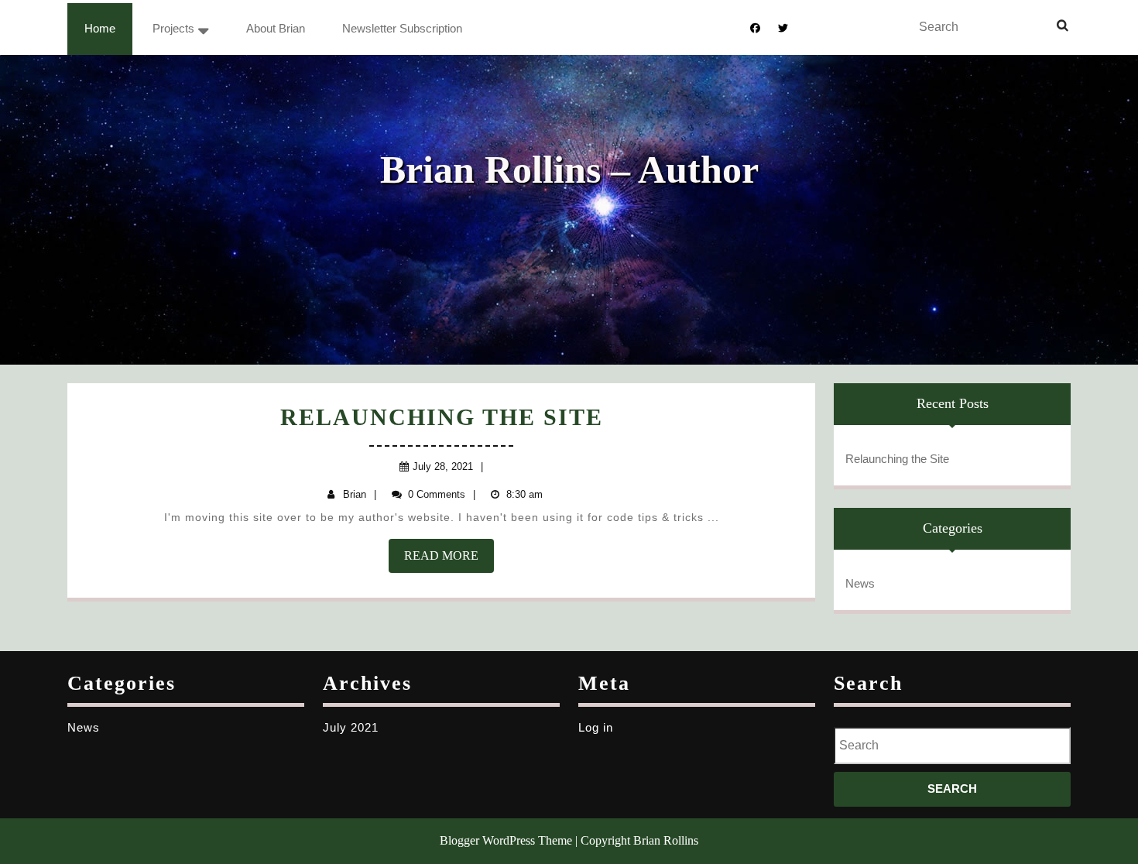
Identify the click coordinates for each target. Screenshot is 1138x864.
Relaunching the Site (441, 417)
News (860, 583)
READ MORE (449, 560)
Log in (595, 727)
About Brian (275, 28)
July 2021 (351, 727)
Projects (173, 28)
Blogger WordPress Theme (506, 840)
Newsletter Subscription (402, 28)
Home (99, 28)
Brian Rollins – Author (569, 169)
